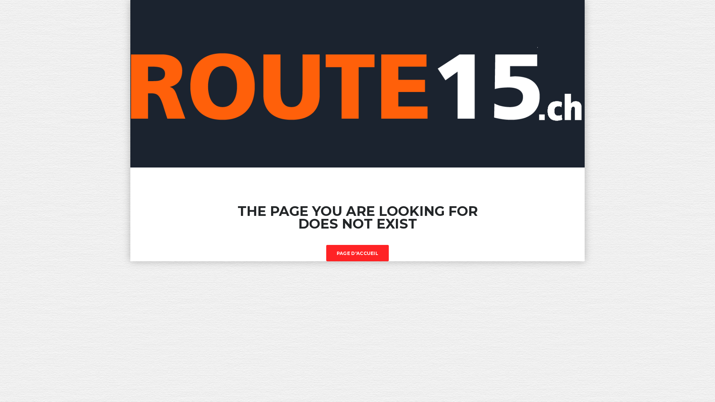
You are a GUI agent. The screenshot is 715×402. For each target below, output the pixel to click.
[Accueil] (357, 83)
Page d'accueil (357, 253)
